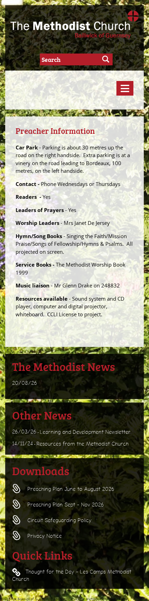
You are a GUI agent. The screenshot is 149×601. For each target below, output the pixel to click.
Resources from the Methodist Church (82, 443)
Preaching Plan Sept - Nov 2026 (65, 505)
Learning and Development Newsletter (85, 432)
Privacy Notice (44, 536)
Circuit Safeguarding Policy (58, 520)
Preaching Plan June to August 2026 (70, 489)
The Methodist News (63, 366)
